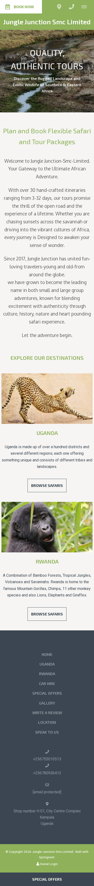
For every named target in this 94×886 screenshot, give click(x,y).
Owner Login (48, 864)
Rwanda (47, 561)
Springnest (46, 857)
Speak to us (47, 732)
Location (47, 722)
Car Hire (47, 683)
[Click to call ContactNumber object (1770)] (71, 6)
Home (47, 654)
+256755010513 (47, 759)
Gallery (47, 703)
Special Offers (47, 693)
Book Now (24, 6)
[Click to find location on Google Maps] (59, 6)
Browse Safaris (47, 485)
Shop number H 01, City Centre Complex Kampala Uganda (47, 817)
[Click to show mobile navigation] (86, 6)
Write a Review (47, 712)
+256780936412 (47, 773)
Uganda (47, 433)
